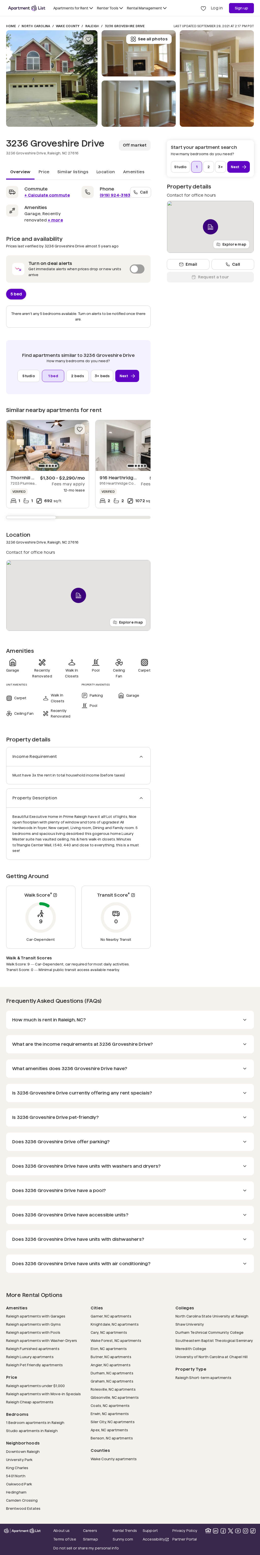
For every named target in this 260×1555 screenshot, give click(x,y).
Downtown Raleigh (23, 1451)
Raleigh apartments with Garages (36, 1316)
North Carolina (36, 26)
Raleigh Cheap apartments (30, 1402)
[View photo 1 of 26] (52, 78)
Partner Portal (185, 1539)
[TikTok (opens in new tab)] (253, 1531)
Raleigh (92, 26)
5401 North (15, 1476)
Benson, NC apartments (112, 1438)
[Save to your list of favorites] (88, 39)
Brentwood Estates (23, 1508)
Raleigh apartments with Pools (33, 1332)
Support (156, 1530)
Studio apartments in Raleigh (32, 1431)
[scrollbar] (78, 517)
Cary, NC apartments (109, 1332)
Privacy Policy (184, 1531)
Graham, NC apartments (112, 1381)
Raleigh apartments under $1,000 (35, 1386)
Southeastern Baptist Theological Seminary (214, 1340)
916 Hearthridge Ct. (121, 477)
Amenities (133, 172)
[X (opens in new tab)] (231, 1531)
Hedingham (16, 1492)
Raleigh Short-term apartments (203, 1377)
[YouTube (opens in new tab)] (238, 1531)
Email (191, 264)
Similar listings (72, 172)
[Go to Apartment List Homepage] (26, 8)
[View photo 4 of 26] (217, 78)
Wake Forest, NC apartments (116, 1340)
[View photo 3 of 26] (139, 53)
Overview (20, 172)
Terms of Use (64, 1539)
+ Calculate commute (47, 195)
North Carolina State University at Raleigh (212, 1316)
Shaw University (189, 1324)
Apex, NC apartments (109, 1430)
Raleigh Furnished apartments (32, 1348)
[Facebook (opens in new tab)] (223, 1531)
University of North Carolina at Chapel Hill (211, 1357)
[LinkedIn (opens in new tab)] (216, 1531)
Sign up (241, 8)
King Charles (17, 1468)
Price (44, 172)
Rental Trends (126, 1530)
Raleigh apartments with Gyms (33, 1324)
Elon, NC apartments (109, 1348)
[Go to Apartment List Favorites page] (203, 8)
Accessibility (156, 1539)
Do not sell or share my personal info (86, 1548)
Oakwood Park (19, 1484)
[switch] (78, 269)
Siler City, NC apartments (113, 1422)
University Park (19, 1459)
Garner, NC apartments (111, 1316)
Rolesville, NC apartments (113, 1389)
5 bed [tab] (16, 294)
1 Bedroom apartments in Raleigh (35, 1422)
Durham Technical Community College (209, 1332)
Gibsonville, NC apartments (115, 1397)
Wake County (68, 26)
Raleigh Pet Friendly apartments (34, 1365)
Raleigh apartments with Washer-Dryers (41, 1340)
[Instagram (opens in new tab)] (245, 1531)
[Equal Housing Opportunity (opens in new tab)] (208, 1531)
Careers (90, 1531)
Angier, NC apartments (111, 1365)
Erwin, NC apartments (110, 1413)
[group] (47, 445)
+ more (55, 220)
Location (105, 172)
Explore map (131, 622)
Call (144, 192)
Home (11, 26)
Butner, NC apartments (111, 1357)
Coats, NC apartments (110, 1405)
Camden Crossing (22, 1500)
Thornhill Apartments (34, 477)
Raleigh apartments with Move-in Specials (43, 1394)
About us (61, 1531)
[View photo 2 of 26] (139, 104)
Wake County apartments (114, 1459)
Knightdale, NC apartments (115, 1324)
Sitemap (90, 1539)
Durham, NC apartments (112, 1373)
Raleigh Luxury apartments (30, 1357)
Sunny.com (126, 1539)
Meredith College (190, 1348)
